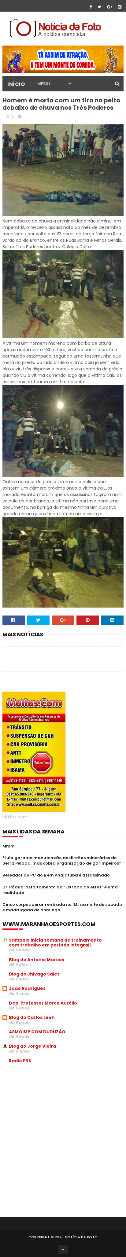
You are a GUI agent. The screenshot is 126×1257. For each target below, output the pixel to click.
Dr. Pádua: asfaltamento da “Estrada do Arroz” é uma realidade (60, 889)
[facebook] (90, 7)
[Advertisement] (53, 1114)
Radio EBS (20, 1061)
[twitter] (99, 7)
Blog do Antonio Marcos (36, 960)
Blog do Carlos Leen (32, 1017)
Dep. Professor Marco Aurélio (43, 1003)
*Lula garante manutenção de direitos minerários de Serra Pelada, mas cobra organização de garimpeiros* (61, 860)
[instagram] (120, 7)
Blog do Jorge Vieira (32, 1046)
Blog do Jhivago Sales (34, 974)
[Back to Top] (63, 1249)
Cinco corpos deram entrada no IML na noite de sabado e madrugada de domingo (62, 907)
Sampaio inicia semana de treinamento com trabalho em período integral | (55, 942)
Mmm (8, 846)
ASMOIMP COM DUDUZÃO (37, 1032)
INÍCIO (16, 84)
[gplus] (109, 7)
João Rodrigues (27, 988)
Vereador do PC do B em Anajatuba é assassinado (56, 875)
